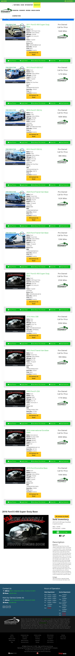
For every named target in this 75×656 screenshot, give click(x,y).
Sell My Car (37, 637)
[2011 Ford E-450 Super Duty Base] (15, 31)
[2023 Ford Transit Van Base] (15, 198)
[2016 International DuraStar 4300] (15, 436)
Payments (22, 10)
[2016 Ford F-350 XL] (15, 116)
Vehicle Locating (37, 635)
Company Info (16, 16)
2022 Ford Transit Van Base (37, 350)
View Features (64, 60)
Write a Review (50, 635)
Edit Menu (17, 5)
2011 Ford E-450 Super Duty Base (37, 25)
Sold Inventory (50, 642)
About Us (12, 637)
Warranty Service (24, 642)
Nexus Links (63, 638)
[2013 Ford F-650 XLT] (15, 73)
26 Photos (15, 82)
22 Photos (15, 247)
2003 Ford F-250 (33, 391)
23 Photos (15, 125)
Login (4, 1)
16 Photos (15, 207)
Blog (12, 642)
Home (22, 5)
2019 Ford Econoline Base (36, 468)
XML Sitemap (63, 637)
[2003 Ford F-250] (15, 397)
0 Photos (15, 288)
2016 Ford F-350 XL (34, 110)
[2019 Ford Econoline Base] (15, 474)
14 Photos (15, 164)
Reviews (28, 10)
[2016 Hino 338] (15, 323)
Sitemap (63, 635)
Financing (15, 10)
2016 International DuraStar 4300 (37, 431)
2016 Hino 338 (32, 316)
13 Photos (15, 39)
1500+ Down (24, 637)
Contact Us (50, 638)
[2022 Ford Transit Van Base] (15, 356)
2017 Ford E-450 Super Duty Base (37, 274)
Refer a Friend (12, 640)
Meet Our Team (11, 638)
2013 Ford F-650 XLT (34, 67)
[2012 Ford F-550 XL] (15, 155)
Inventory (37, 5)
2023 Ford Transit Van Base (37, 192)
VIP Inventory (29, 5)
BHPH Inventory (24, 640)
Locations (69, 1)
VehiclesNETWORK (36, 648)
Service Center (35, 10)
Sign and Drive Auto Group (45, 646)
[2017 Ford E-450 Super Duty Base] (15, 280)
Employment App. (25, 635)
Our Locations (50, 640)
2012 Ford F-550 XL (34, 149)
